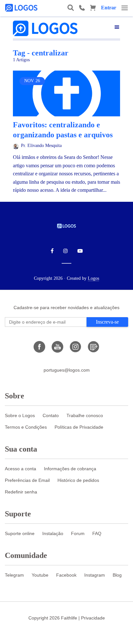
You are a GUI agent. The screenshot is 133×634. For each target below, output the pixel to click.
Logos (93, 278)
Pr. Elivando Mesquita (41, 145)
